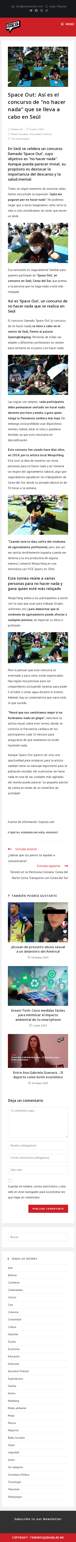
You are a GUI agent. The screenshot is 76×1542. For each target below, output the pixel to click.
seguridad (13, 1452)
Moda (11, 1415)
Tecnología (14, 1482)
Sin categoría (15, 1467)
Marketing (13, 1401)
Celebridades (15, 1290)
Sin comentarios (20, 138)
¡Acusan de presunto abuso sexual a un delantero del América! (38, 949)
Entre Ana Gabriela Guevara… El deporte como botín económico (38, 1074)
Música (12, 1423)
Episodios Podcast (18, 1371)
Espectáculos (15, 1378)
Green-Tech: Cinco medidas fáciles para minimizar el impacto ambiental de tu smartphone (38, 1015)
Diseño (12, 1342)
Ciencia (12, 1297)
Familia (12, 1386)
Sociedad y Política (40, 134)
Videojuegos (15, 1497)
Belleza (12, 1275)
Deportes (13, 1334)
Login (52, 6)
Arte (10, 1268)
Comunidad (14, 1319)
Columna (13, 1312)
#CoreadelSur (29, 832)
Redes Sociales (19, 134)
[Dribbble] (41, 10)
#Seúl (42, 832)
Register (62, 6)
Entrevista (13, 1364)
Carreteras (14, 1282)
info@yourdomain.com (29, 6)
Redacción (17, 129)
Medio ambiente (17, 1408)
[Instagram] (46, 10)
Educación (14, 1356)
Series (11, 1460)
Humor (12, 1393)
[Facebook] (36, 10)
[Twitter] (31, 10)
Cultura (12, 1327)
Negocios (13, 1430)
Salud (11, 1445)
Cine (10, 1305)
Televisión (14, 1489)
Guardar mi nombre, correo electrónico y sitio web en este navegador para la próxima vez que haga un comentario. (37, 1191)
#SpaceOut (52, 832)
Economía (13, 1349)
